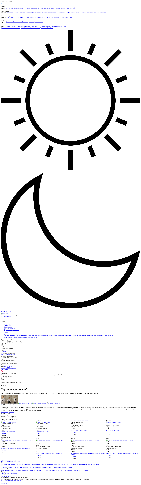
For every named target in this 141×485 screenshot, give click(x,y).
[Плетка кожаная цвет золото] (79, 420)
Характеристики (11, 406)
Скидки (49, 464)
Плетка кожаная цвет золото (79, 430)
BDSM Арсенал (8, 366)
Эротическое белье (6, 25)
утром (4, 433)
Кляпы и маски (39, 22)
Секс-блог (50, 28)
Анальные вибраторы (87, 12)
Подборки (3, 6)
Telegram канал (5, 461)
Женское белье (17, 337)
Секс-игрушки (5, 11)
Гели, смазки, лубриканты (13, 17)
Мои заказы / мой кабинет (8, 464)
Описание (3, 406)
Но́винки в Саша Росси (57, 8)
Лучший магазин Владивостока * (78, 464)
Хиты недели (46, 8)
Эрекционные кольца (62, 12)
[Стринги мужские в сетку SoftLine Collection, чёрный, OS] (120, 440)
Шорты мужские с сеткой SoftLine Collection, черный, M (16, 448)
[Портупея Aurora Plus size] (8, 422)
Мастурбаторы (8, 325)
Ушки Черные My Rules (42, 431)
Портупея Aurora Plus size (8, 431)
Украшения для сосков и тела (29, 337)
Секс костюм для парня (7, 412)
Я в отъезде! (9, 8)
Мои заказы (4, 483)
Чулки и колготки (46, 26)
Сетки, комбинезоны (23, 26)
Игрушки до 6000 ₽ (69, 8)
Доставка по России (16, 467)
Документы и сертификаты (53, 467)
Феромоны (58, 17)
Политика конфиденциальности (44, 470)
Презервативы (25, 17)
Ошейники (25, 22)
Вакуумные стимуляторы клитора (22, 12)
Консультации (98, 335)
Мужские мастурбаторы (49, 12)
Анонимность (15, 28)
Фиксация (31, 22)
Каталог (7, 480)
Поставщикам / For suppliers (27, 470)
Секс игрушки (11, 335)
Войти (9, 316)
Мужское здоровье (107, 335)
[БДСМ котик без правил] (113, 422)
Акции (54, 464)
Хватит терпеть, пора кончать (34, 8)
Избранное (4, 316)
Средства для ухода (67, 17)
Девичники (43, 28)
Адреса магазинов (6, 476)
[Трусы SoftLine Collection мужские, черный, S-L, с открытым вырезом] (85, 440)
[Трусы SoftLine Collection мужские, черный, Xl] (49, 440)
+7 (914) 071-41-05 (6, 312)
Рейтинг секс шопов (93, 464)
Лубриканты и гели (9, 328)
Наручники (9, 22)
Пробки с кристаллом (74, 12)
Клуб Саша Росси (35, 28)
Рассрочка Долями (66, 467)
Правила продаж (58, 470)
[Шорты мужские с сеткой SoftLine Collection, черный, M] (17, 440)
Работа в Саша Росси (13, 470)
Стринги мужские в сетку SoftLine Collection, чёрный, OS (122, 453)
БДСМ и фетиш (50, 335)
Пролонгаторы (46, 17)
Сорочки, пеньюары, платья (58, 26)
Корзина (11, 481)
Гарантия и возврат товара (38, 467)
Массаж (53, 17)
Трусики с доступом (34, 26)
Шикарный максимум (20, 8)
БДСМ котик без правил (113, 430)
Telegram (3, 354)
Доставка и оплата (6, 28)
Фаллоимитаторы (37, 12)
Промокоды (59, 464)
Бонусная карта (20, 464)
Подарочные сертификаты (11, 330)
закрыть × (3, 8)
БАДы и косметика (40, 335)
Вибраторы (9, 12)
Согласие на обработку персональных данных (76, 470)
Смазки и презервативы (7, 16)
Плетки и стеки (17, 22)
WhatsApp (12, 354)
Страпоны (96, 12)
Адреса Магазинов (24, 28)
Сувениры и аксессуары (72, 335)
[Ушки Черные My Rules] (43, 422)
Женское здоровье (60, 335)
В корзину (7, 351)
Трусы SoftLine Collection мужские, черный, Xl (49, 453)
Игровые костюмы (11, 26)
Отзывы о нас (43, 464)
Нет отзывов (4, 369)
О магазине (4, 470)
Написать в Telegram (15, 461)
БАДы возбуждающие (36, 17)
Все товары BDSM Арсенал (8, 368)
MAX (7, 354)
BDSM (2, 20)
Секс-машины (103, 12)
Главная (3, 480)
